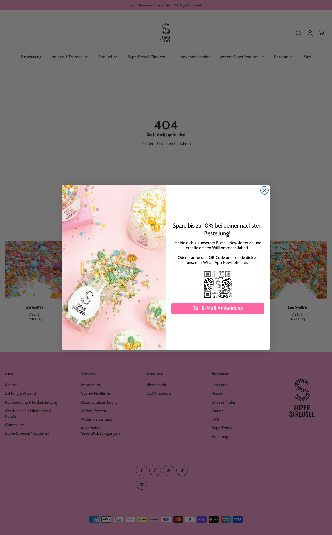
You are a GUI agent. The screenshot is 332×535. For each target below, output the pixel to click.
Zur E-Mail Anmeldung (218, 308)
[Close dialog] (264, 190)
